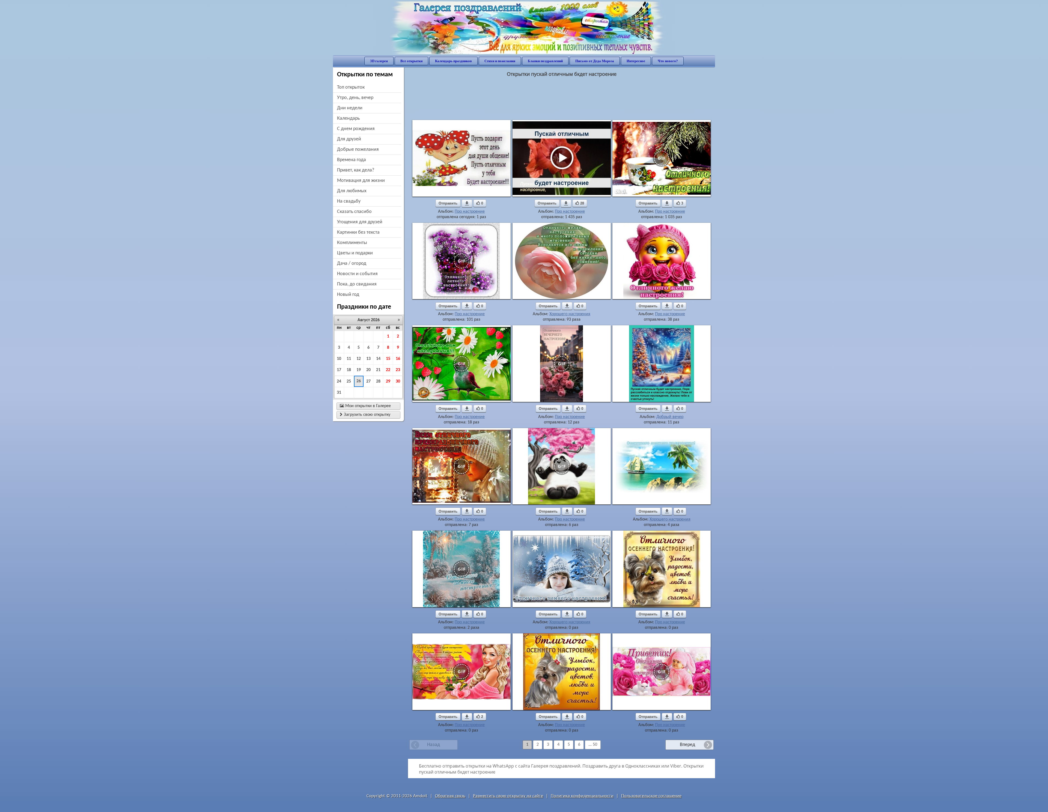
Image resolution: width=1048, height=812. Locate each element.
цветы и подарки (355, 253)
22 (388, 370)
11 (349, 359)
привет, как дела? (355, 170)
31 (339, 392)
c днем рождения (356, 128)
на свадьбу (349, 201)
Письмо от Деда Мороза (594, 61)
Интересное (636, 61)
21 (378, 370)
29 (388, 381)
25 (349, 381)
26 (358, 381)
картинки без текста (358, 232)
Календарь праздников (453, 61)
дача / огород (351, 263)
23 (398, 370)
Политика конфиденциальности (582, 796)
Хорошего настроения (569, 314)
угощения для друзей (359, 222)
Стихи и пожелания (499, 61)
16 (398, 359)
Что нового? (668, 61)
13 (368, 359)
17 (339, 370)
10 (339, 359)
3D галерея (379, 61)
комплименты (352, 242)
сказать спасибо (354, 211)
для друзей (349, 139)
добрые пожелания (358, 149)
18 (349, 370)
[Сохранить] (467, 203)
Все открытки (411, 61)
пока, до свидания (357, 284)
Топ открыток (351, 87)
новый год (348, 294)
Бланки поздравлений (545, 61)
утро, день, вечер (355, 97)
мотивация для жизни (361, 180)
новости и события (357, 273)
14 (378, 359)
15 (388, 359)
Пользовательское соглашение (651, 796)
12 (358, 359)
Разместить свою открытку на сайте (508, 796)
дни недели (349, 108)
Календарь (348, 118)
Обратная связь (450, 796)
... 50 (592, 744)
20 (368, 370)
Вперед (687, 744)
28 (378, 381)
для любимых (352, 191)
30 (398, 381)
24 (339, 381)
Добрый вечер (669, 417)
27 (368, 381)
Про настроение (470, 211)
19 (358, 370)
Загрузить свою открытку (365, 415)
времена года (351, 160)
